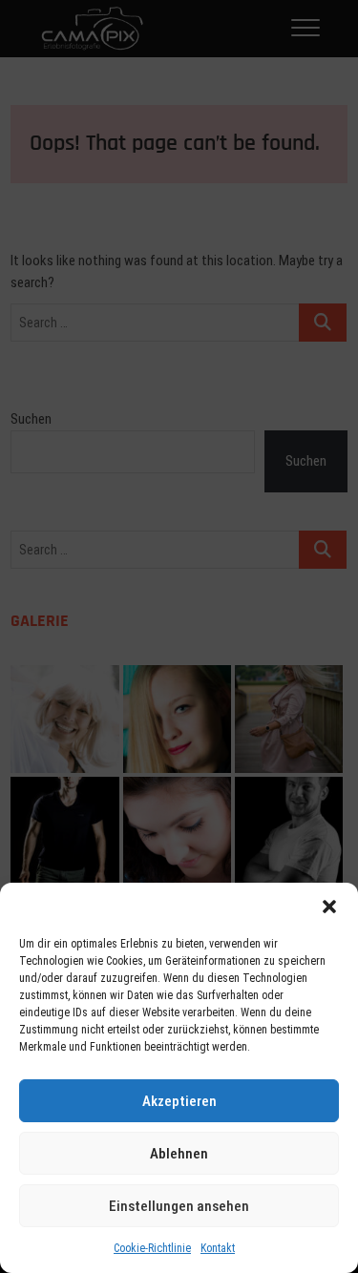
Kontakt (217, 1248)
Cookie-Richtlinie (152, 1248)
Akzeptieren (179, 1101)
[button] (329, 906)
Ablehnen (179, 1153)
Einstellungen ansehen (179, 1206)
